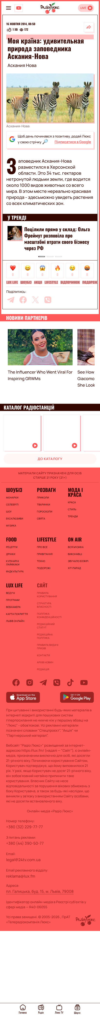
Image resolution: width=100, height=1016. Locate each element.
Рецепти (11, 547)
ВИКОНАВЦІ (75, 554)
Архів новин (45, 662)
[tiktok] (70, 682)
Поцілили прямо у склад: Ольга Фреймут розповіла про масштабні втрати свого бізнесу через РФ (57, 238)
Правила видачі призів (47, 646)
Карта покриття (17, 614)
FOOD (11, 539)
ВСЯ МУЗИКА (76, 547)
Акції (38, 282)
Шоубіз (26, 282)
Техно (41, 561)
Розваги (46, 489)
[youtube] (84, 682)
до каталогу (50, 459)
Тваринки (43, 504)
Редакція (43, 669)
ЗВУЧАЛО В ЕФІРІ (78, 561)
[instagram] (29, 682)
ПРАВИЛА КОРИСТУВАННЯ (47, 594)
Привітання (44, 554)
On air (75, 539)
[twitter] (35, 299)
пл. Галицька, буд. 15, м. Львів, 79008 (40, 891)
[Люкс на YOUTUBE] (19, 8)
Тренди (73, 516)
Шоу (9, 511)
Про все (42, 547)
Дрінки (10, 554)
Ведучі (10, 593)
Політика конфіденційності (49, 615)
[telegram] (10, 299)
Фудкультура (15, 571)
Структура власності (44, 605)
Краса (72, 502)
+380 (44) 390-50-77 (25, 843)
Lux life (12, 282)
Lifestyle (51, 282)
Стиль (72, 509)
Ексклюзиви (14, 518)
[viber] (47, 299)
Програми (13, 600)
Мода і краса (75, 492)
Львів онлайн (15, 621)
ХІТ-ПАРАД (74, 568)
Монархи (12, 497)
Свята (41, 518)
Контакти (43, 655)
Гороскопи (44, 511)
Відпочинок (70, 282)
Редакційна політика (45, 636)
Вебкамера (13, 607)
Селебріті (12, 504)
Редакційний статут (46, 625)
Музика (11, 525)
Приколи (43, 497)
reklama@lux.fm (20, 876)
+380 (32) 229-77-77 (24, 826)
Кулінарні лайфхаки (12, 562)
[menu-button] (8, 8)
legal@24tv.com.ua (23, 859)
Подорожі (90, 282)
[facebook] (23, 299)
